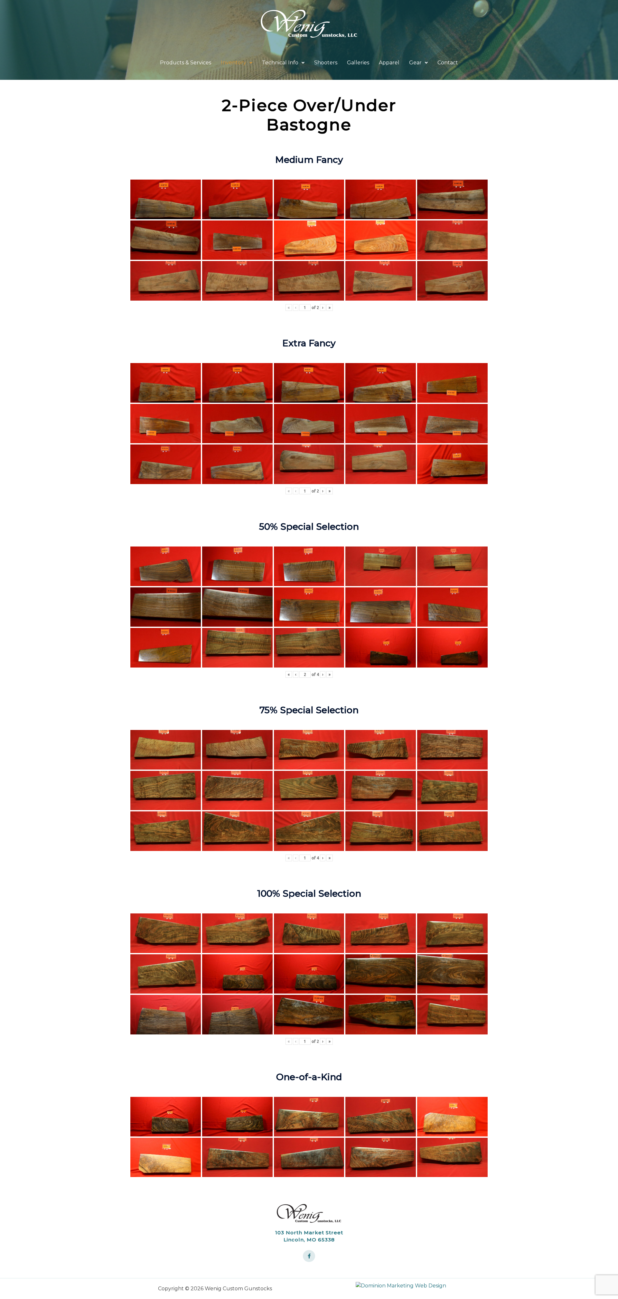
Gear (415, 63)
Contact (447, 63)
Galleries (358, 63)
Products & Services (185, 63)
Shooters (325, 63)
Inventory (233, 63)
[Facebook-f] (309, 1256)
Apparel (389, 63)
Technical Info (280, 63)
